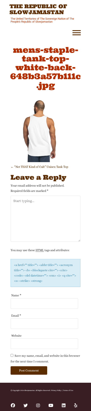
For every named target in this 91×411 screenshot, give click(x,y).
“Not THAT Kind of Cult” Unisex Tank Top (39, 166)
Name (16, 295)
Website (16, 335)
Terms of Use (68, 390)
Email (16, 315)
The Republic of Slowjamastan (38, 9)
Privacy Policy (56, 390)
